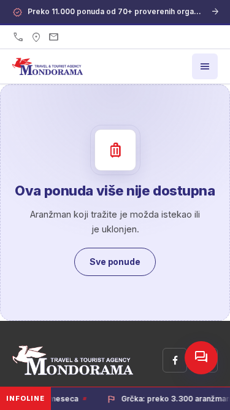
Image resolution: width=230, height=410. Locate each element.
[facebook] (175, 360)
